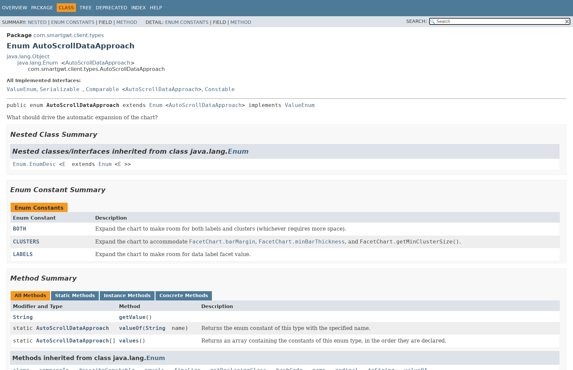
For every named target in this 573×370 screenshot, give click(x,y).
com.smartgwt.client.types (68, 35)
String (23, 317)
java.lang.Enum (37, 63)
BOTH (19, 229)
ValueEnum (21, 89)
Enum (155, 105)
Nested (37, 22)
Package (42, 7)
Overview (14, 7)
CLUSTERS (26, 241)
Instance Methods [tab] (127, 295)
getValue (132, 317)
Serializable (60, 89)
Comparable (102, 89)
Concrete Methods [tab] (183, 295)
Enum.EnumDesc (34, 164)
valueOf (130, 328)
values (129, 341)
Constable (220, 89)
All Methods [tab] (30, 295)
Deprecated (111, 7)
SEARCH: (416, 21)
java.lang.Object (28, 56)
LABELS (23, 254)
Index (138, 7)
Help (156, 7)
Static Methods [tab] (75, 295)
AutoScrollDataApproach (97, 63)
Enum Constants (73, 22)
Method (126, 22)
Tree (86, 7)
